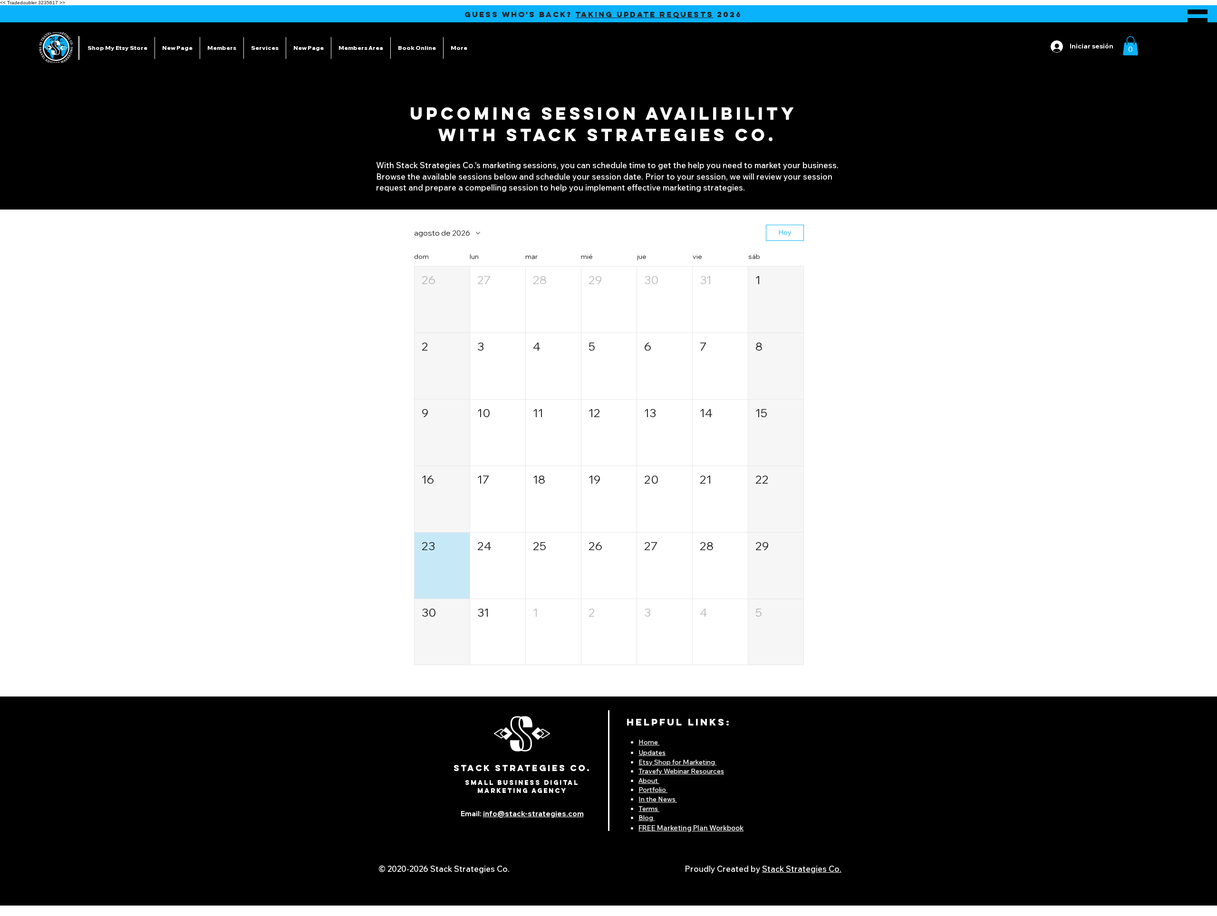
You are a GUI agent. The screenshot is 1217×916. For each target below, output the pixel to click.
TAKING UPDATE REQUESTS (644, 14)
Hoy (785, 232)
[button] (1197, 20)
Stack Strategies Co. (801, 869)
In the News (657, 799)
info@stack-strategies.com (533, 813)
